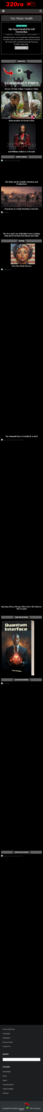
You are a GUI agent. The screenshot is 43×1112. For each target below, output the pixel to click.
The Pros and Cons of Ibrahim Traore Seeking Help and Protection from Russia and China (21, 234)
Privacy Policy (8, 1042)
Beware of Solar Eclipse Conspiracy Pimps (21, 89)
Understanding (22, 26)
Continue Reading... (21, 48)
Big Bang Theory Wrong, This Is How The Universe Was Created (21, 607)
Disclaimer (6, 1038)
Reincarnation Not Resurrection (21, 120)
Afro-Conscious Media (30, 1109)
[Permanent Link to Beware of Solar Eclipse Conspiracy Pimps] (21, 75)
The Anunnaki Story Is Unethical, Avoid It (21, 436)
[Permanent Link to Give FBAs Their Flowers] (21, 254)
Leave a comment (32, 34)
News (5, 1076)
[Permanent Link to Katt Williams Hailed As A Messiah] (21, 136)
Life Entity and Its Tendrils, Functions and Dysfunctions (21, 183)
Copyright (6, 1033)
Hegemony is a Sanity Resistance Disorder (21, 209)
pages (5, 1080)
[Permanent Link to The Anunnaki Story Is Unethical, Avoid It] (21, 352)
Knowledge (7, 1071)
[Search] (40, 11)
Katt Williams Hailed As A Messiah (21, 151)
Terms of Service (9, 1029)
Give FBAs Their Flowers (22, 266)
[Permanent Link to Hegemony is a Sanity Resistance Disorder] (21, 197)
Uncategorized (8, 1084)
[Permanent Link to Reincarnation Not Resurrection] (21, 105)
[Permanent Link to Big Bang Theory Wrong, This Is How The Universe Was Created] (21, 522)
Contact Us (6, 1046)
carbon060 (9, 34)
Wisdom (5, 1093)
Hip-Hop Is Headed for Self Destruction (21, 30)
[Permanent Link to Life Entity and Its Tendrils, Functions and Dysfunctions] (21, 170)
